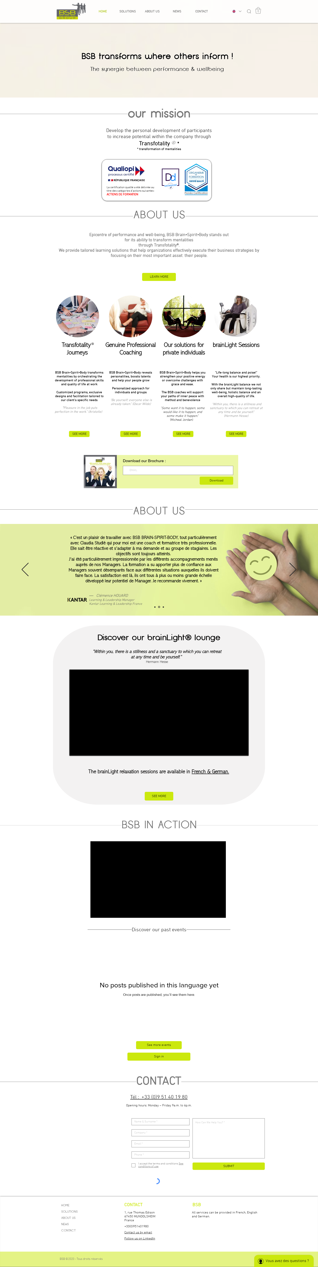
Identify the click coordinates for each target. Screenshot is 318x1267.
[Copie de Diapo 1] (163, 607)
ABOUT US (68, 1218)
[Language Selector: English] (236, 11)
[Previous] (25, 570)
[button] (152, 11)
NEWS (65, 1224)
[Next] (292, 570)
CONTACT (68, 1230)
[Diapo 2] (158, 607)
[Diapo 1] (155, 607)
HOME (65, 1205)
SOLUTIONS (69, 1211)
